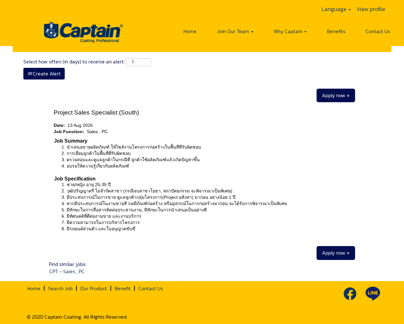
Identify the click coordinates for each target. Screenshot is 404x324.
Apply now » (336, 95)
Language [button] (335, 9)
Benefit (123, 288)
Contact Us (377, 31)
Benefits (336, 31)
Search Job (60, 288)
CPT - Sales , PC (67, 271)
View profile (370, 9)
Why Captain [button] (289, 31)
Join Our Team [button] (233, 31)
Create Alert (46, 73)
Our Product (93, 288)
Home (190, 31)
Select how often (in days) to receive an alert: (74, 61)
